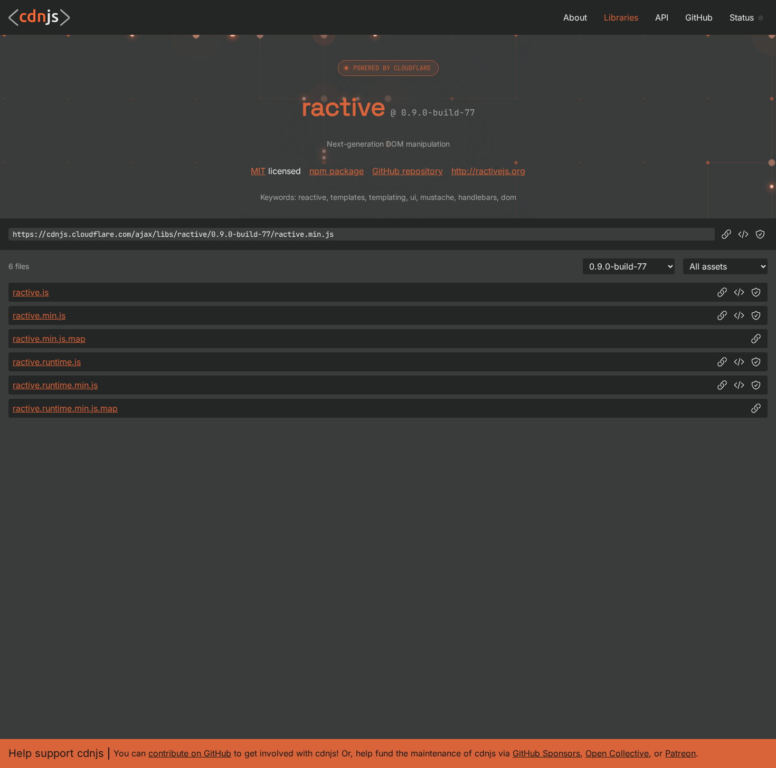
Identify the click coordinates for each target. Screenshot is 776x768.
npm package (336, 171)
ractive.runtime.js (47, 362)
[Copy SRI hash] (760, 234)
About (575, 17)
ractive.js (31, 292)
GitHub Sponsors (546, 753)
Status (742, 17)
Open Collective (617, 753)
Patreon (680, 753)
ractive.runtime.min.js (55, 385)
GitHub (699, 17)
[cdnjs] (39, 17)
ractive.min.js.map (49, 338)
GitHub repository (407, 171)
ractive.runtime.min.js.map (65, 408)
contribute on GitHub (189, 753)
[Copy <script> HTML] (743, 234)
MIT (258, 171)
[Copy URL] (726, 234)
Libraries (621, 17)
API (661, 17)
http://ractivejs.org (488, 171)
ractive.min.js (39, 315)
